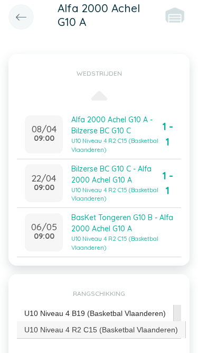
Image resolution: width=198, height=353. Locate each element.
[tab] (95, 313)
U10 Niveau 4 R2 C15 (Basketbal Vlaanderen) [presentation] (101, 329)
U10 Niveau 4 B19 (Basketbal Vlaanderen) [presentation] (95, 313)
